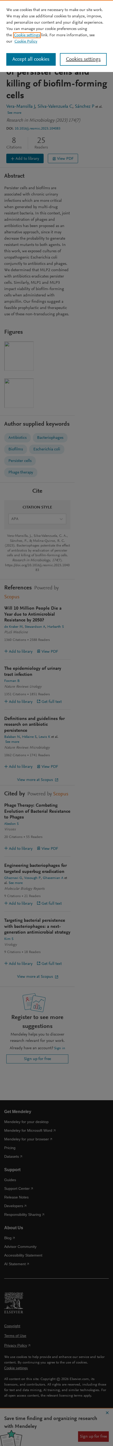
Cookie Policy (25, 41)
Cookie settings (27, 35)
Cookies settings (83, 59)
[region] (56, 36)
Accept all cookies (30, 59)
